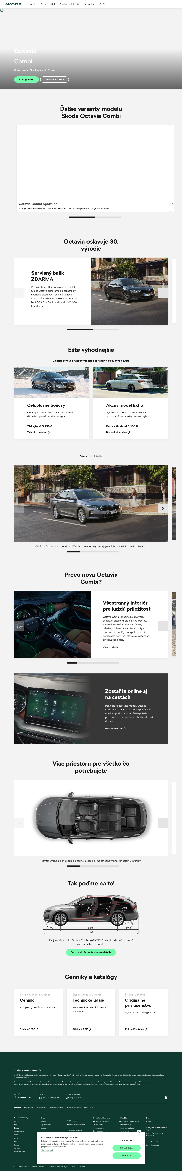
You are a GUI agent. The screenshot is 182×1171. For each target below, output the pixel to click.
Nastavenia (126, 1140)
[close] (139, 1132)
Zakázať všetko (126, 1148)
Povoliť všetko (127, 1156)
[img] (13, 4)
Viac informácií (47, 1150)
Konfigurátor (26, 79)
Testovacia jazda (54, 79)
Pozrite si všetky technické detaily (91, 952)
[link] (51, 405)
